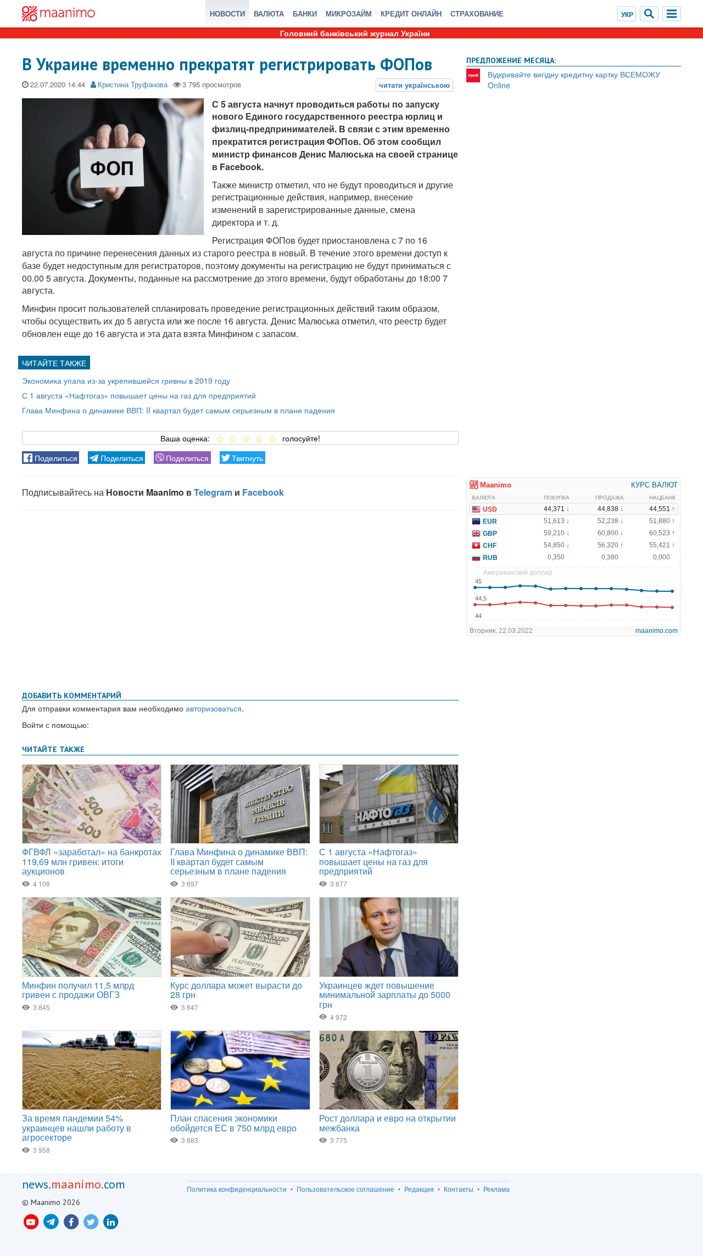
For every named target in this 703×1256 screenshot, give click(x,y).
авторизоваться (214, 708)
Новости (227, 13)
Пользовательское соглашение (345, 1189)
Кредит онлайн (411, 13)
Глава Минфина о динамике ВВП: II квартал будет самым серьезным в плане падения (178, 410)
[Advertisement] (240, 598)
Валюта (269, 13)
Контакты (458, 1189)
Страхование (477, 13)
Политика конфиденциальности (237, 1189)
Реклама (496, 1189)
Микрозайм (349, 13)
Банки (305, 13)
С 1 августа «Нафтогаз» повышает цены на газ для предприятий (139, 395)
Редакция (419, 1189)
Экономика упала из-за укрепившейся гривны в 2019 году (127, 380)
